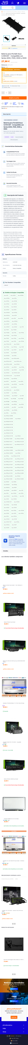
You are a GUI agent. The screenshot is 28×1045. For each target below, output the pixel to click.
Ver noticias (14, 988)
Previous (13, 924)
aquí (6, 108)
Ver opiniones (14, 1001)
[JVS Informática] (4, 3)
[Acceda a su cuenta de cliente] (12, 3)
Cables (16, 878)
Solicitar (14, 1017)
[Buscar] (12, 7)
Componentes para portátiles (7, 878)
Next (15, 924)
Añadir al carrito (14, 98)
